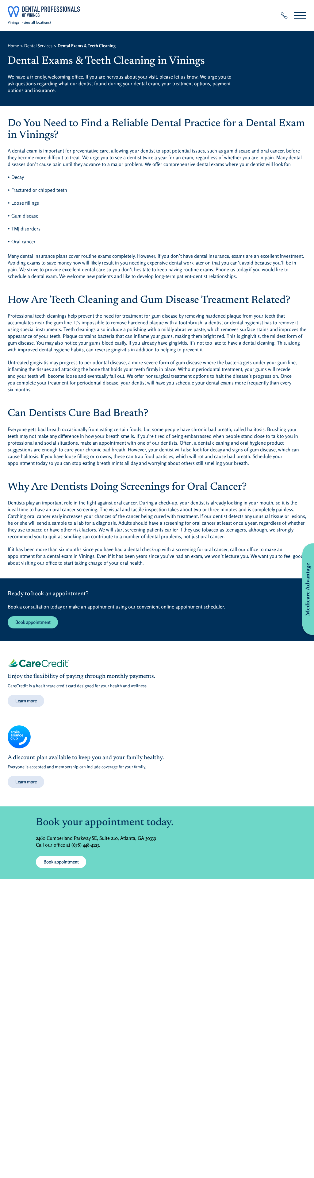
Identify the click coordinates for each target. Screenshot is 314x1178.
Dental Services (38, 45)
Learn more (26, 701)
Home (13, 45)
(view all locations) (36, 22)
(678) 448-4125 (85, 845)
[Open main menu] (300, 15)
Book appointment (33, 622)
